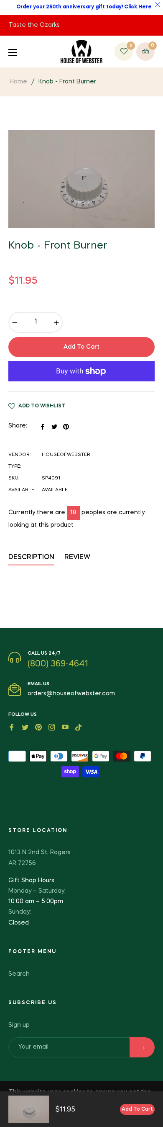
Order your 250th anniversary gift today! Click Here (84, 7)
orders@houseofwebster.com (71, 694)
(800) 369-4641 (58, 664)
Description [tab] (31, 557)
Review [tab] (78, 557)
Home (18, 82)
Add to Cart (137, 1109)
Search (19, 974)
